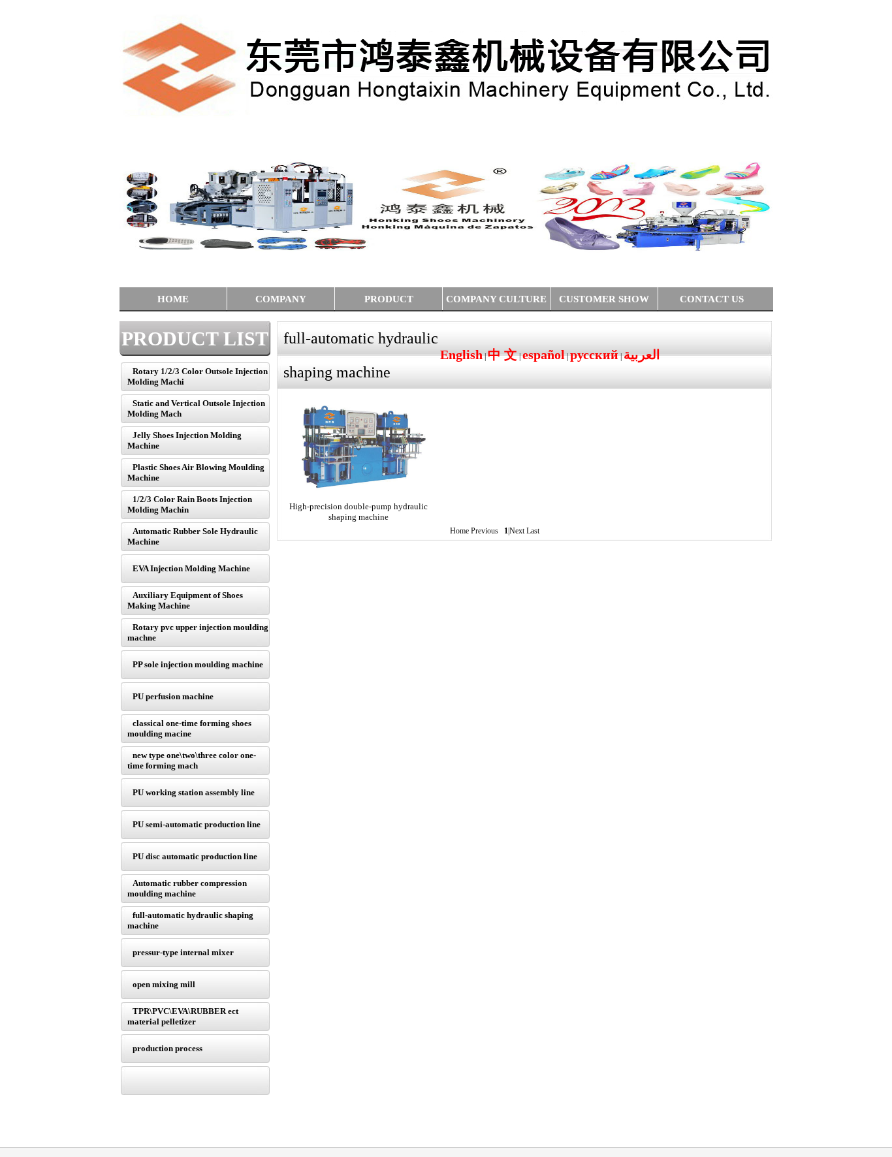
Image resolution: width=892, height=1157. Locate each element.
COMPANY (280, 299)
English (461, 354)
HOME (173, 299)
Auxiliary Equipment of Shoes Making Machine (185, 600)
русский (594, 354)
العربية (642, 354)
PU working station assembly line (194, 792)
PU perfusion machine (173, 696)
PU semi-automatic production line (197, 824)
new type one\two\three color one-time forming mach (191, 760)
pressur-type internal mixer (183, 952)
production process (167, 1048)
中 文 (502, 354)
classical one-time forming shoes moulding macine (189, 728)
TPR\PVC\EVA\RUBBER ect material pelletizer (182, 1016)
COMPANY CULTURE (496, 299)
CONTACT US (712, 299)
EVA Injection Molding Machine (191, 568)
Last (532, 530)
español (543, 354)
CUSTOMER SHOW (604, 299)
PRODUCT (388, 299)
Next (516, 530)
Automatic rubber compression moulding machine (187, 888)
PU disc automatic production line (195, 856)
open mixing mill (164, 984)
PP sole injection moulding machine (198, 664)
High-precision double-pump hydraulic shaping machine (358, 511)
